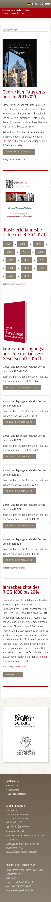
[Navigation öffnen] (48, 4)
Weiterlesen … (12, 674)
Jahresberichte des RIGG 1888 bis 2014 (21, 589)
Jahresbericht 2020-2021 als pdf (21, 387)
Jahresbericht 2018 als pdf (19, 456)
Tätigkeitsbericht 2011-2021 (18, 152)
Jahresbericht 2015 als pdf (19, 560)
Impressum (13, 785)
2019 (11, 260)
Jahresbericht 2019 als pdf (19, 422)
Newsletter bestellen (17, 793)
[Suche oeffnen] (42, 4)
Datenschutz (13, 789)
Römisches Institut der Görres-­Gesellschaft (15, 11)
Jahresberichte (18, 159)
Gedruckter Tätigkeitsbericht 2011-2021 (25, 94)
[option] (28, 4)
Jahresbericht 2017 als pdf (19, 491)
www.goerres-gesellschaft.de (19, 890)
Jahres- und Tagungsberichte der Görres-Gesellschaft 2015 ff (24, 353)
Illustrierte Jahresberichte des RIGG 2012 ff (25, 232)
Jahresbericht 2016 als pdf (19, 525)
